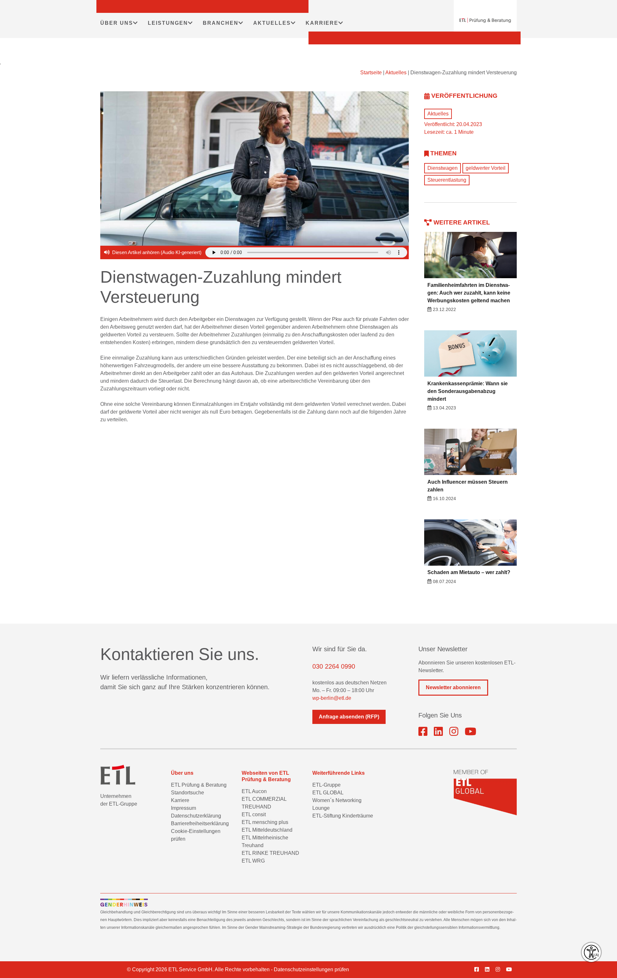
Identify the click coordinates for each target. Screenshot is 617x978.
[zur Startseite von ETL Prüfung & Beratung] (485, 20)
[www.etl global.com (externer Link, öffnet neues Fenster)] (485, 792)
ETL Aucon (254, 791)
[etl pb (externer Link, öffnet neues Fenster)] (489, 969)
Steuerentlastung (446, 180)
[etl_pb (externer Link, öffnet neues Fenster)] (453, 731)
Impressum (183, 808)
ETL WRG (253, 861)
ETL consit (254, 814)
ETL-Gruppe (326, 785)
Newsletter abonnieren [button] (453, 687)
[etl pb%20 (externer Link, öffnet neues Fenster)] (438, 731)
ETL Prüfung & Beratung (199, 785)
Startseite (371, 72)
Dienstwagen (442, 168)
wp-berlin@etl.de (331, 698)
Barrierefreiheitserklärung (200, 823)
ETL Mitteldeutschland (267, 830)
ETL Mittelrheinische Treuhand (265, 841)
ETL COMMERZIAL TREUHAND (264, 802)
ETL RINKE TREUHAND (270, 853)
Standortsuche (187, 792)
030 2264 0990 (333, 666)
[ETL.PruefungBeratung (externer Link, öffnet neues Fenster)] (422, 731)
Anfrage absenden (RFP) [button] (349, 716)
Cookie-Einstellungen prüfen (195, 835)
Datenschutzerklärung (196, 815)
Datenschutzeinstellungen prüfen (311, 969)
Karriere (180, 800)
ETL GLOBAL (328, 792)
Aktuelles (396, 72)
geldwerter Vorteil (485, 168)
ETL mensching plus (265, 822)
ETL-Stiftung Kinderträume (342, 815)
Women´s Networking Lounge (337, 804)
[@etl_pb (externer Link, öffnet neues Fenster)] (470, 731)
